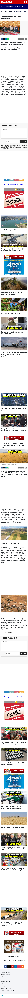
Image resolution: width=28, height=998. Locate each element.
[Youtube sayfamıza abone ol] (12, 966)
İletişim (14, 960)
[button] (21, 39)
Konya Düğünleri (6, 974)
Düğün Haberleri (6, 976)
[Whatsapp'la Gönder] (8, 39)
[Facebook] (2, 39)
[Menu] (25, 2)
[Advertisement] (14, 62)
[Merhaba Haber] (6, 2)
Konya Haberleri (6, 972)
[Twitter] (4, 39)
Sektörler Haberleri (6, 988)
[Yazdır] (19, 39)
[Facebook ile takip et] (5, 966)
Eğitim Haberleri (6, 981)
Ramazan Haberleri (6, 983)
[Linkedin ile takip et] (15, 966)
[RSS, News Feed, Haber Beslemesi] (22, 966)
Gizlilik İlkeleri (21, 960)
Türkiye (10, 11)
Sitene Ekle (13, 962)
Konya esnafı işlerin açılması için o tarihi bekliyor (15, 6)
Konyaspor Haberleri (7, 986)
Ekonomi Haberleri (6, 979)
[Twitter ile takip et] (9, 966)
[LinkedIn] (6, 39)
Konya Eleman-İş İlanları (8, 990)
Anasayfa (5, 11)
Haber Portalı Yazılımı (8, 996)
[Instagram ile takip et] (19, 966)
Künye (10, 960)
